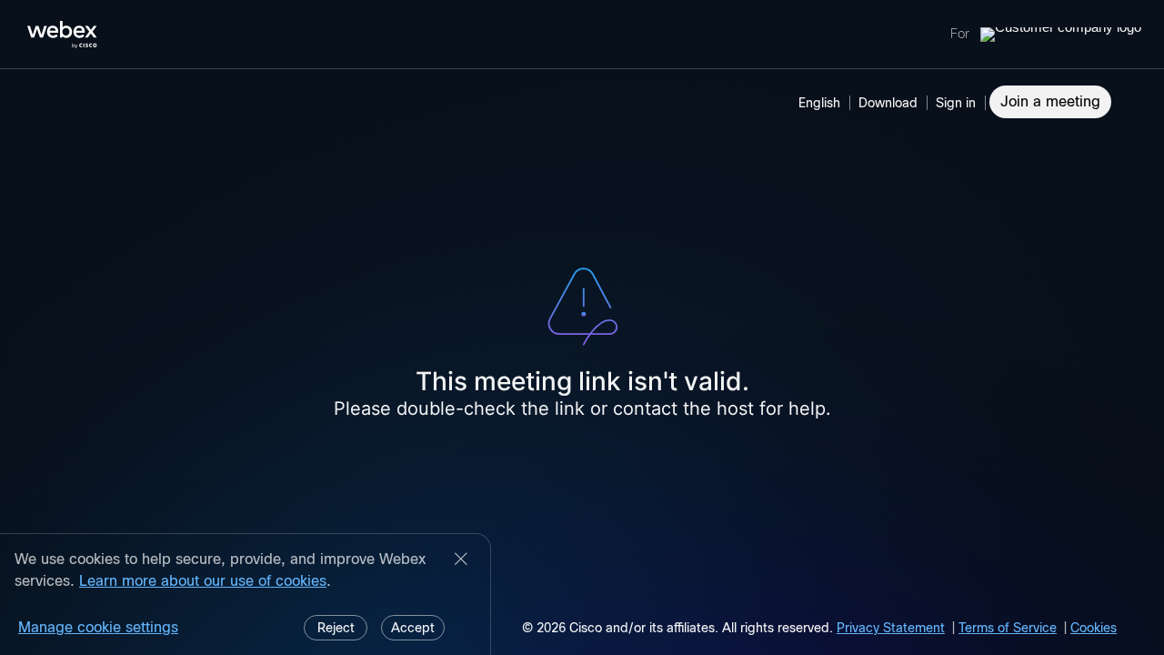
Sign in (956, 103)
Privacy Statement (891, 627)
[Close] (461, 560)
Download (888, 103)
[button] (958, 103)
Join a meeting (1050, 101)
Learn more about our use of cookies (202, 581)
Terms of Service (1007, 627)
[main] (582, 362)
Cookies (1093, 627)
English (819, 103)
